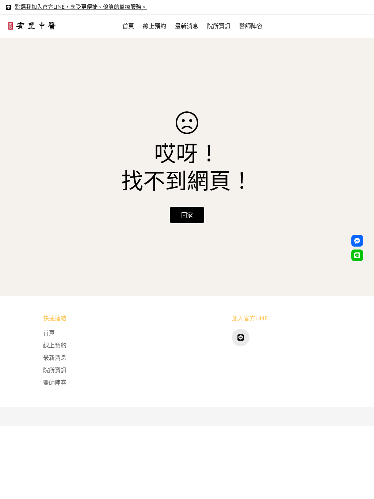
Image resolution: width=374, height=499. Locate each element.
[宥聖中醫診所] (31, 26)
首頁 (128, 26)
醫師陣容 (251, 26)
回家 (187, 215)
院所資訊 (218, 26)
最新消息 (186, 26)
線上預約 (154, 26)
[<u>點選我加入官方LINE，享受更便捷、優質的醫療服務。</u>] (240, 337)
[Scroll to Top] (359, 459)
